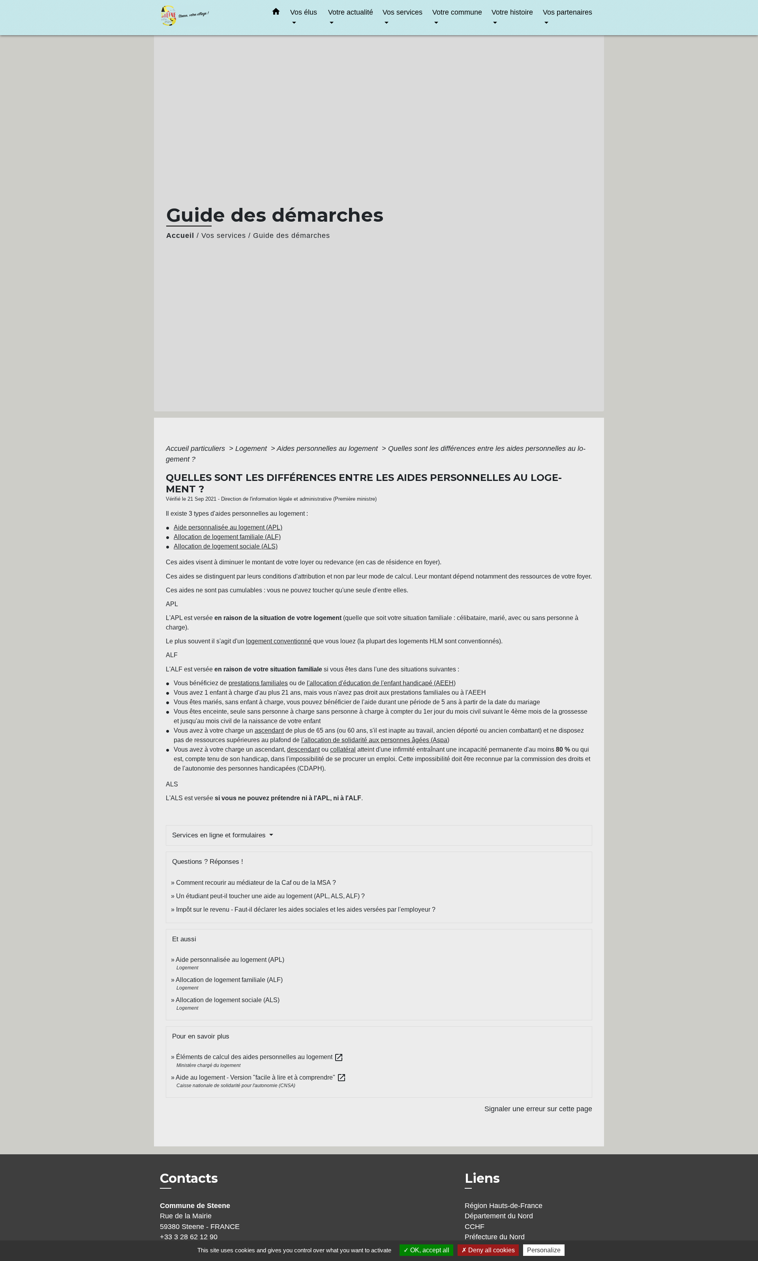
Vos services (223, 235)
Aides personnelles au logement (328, 448)
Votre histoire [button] (512, 12)
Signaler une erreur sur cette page (538, 1109)
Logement (252, 448)
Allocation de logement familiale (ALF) (227, 536)
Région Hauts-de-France (503, 1206)
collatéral (343, 749)
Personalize (544, 1250)
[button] (276, 13)
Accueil (180, 235)
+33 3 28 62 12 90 (189, 1237)
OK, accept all (429, 1250)
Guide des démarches (291, 235)
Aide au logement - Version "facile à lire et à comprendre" (261, 1077)
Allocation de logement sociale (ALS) (226, 546)
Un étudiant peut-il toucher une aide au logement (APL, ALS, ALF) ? (270, 896)
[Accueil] (209, 17)
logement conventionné (278, 641)
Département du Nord (499, 1216)
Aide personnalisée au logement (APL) (228, 527)
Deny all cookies (491, 1250)
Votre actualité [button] (350, 12)
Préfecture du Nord (495, 1237)
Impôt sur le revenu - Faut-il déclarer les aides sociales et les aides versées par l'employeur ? (305, 909)
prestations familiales (258, 683)
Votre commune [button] (457, 12)
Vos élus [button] (303, 12)
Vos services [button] (402, 12)
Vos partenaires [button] (567, 12)
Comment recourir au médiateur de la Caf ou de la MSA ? (256, 882)
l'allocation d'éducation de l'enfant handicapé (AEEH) (381, 683)
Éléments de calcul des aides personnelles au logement (259, 1057)
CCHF (474, 1227)
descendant (303, 749)
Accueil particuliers (196, 448)
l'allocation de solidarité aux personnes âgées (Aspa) (375, 740)
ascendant (269, 730)
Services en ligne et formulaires (220, 835)
